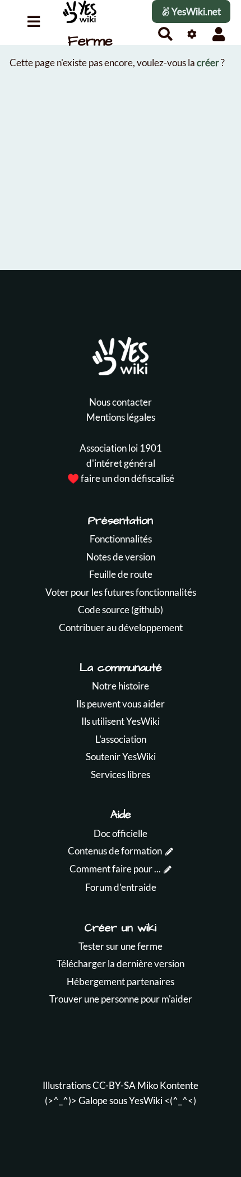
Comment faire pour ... (115, 869)
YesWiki (146, 1100)
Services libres (120, 774)
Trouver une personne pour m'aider (120, 999)
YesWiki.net (195, 11)
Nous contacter (120, 402)
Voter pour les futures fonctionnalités (120, 592)
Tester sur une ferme (120, 946)
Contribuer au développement (121, 627)
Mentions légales (120, 417)
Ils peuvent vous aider (120, 704)
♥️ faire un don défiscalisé (120, 478)
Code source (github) (120, 609)
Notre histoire (120, 686)
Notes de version (120, 557)
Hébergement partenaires (120, 981)
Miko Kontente (167, 1085)
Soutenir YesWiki (121, 756)
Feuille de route (120, 574)
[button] (219, 34)
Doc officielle (120, 833)
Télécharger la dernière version (120, 963)
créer (208, 62)
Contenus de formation (115, 851)
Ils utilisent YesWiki (120, 721)
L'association (120, 739)
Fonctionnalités (121, 539)
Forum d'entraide (120, 887)
